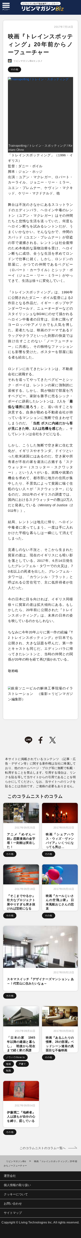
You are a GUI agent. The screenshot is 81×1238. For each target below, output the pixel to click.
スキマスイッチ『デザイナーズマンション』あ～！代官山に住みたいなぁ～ (40, 981)
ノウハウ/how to (15, 1057)
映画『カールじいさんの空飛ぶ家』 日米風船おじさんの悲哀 (60, 902)
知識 (8, 1070)
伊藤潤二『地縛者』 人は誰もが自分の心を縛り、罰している (21, 1116)
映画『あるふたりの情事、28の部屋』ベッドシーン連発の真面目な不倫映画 (60, 1044)
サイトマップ (13, 1212)
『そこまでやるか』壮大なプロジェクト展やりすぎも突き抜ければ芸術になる (21, 902)
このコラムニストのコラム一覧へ (43, 1148)
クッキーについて (16, 1194)
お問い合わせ (13, 1203)
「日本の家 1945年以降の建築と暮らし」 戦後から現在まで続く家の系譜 (21, 1044)
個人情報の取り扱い (17, 1185)
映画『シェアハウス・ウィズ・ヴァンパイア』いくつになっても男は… (60, 841)
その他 (14, 69)
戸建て (22, 1064)
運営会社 (10, 1175)
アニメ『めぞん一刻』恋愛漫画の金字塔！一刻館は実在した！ (21, 841)
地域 (8, 1064)
